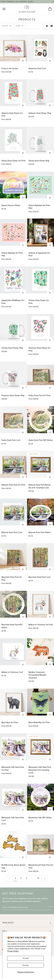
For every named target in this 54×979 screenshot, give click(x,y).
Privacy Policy (13, 951)
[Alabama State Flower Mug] (40, 92)
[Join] (49, 906)
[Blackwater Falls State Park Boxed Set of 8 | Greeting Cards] (40, 747)
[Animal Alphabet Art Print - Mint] (40, 185)
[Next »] (44, 878)
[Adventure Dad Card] (40, 48)
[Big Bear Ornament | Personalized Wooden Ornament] (40, 652)
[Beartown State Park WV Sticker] (13, 604)
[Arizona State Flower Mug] (13, 327)
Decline (25, 965)
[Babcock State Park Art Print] (13, 464)
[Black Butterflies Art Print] (40, 702)
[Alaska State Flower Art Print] (13, 140)
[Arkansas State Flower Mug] (13, 375)
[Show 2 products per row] (51, 26)
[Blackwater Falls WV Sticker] (40, 797)
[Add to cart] (50, 61)
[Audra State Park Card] (13, 419)
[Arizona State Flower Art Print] (40, 280)
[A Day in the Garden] (13, 48)
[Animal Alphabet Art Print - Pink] (13, 232)
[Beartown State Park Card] (40, 557)
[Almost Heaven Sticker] (13, 185)
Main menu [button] (8, 923)
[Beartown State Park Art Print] (13, 557)
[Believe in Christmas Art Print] (40, 604)
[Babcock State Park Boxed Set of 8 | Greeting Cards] (40, 464)
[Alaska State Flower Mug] (40, 140)
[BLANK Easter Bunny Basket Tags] (13, 844)
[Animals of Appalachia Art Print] (40, 232)
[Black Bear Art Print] (13, 702)
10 (38, 878)
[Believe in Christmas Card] (13, 652)
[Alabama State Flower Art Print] (13, 92)
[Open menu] (6, 9)
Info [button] (4, 931)
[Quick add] (23, 61)
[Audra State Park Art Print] (40, 375)
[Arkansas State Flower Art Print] (40, 327)
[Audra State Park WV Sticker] (40, 419)
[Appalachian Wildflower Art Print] (13, 280)
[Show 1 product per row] (46, 26)
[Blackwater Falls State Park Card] (13, 797)
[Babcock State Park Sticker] (40, 512)
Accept (26, 958)
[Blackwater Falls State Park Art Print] (13, 747)
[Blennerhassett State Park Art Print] (40, 844)
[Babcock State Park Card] (13, 512)
